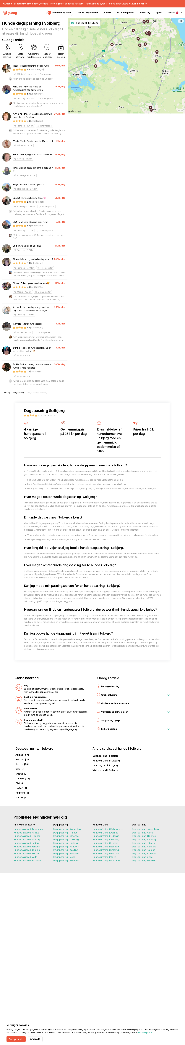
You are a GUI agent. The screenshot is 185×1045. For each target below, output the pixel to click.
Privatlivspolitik (145, 1032)
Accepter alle (16, 1039)
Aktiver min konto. (138, 3)
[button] (133, 686)
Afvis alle (35, 1039)
